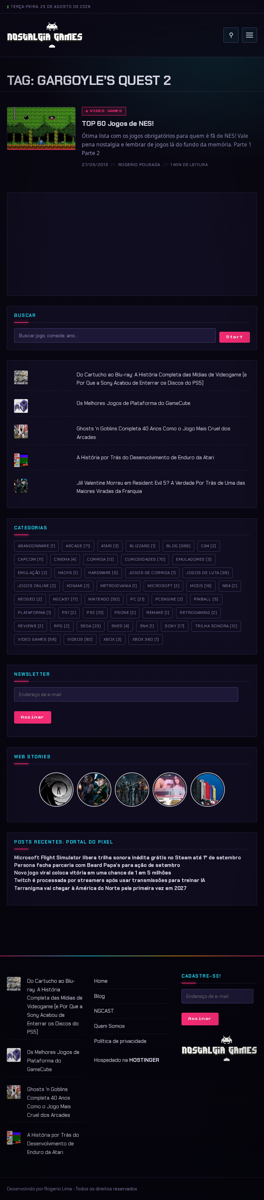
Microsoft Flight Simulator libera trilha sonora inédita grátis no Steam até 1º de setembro (127, 857)
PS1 (69, 612)
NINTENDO (104, 599)
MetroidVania (118, 585)
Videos (80, 639)
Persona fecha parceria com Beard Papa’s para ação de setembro (97, 865)
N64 (229, 585)
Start (234, 337)
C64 (208, 546)
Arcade (78, 546)
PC (137, 599)
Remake (157, 612)
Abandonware (36, 546)
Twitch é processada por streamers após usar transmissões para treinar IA (109, 880)
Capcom (30, 559)
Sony (174, 626)
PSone (125, 612)
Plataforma (34, 612)
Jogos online (37, 585)
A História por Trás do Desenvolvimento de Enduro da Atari (145, 457)
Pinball (206, 599)
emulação (32, 572)
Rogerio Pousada (139, 164)
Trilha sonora (216, 626)
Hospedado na (126, 1060)
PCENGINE (169, 599)
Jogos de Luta (207, 572)
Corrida (100, 559)
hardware (103, 572)
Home (101, 981)
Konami (78, 585)
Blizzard (143, 546)
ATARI (110, 546)
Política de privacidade (120, 1041)
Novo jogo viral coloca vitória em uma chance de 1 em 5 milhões (92, 872)
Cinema (65, 559)
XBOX (112, 639)
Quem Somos (109, 1026)
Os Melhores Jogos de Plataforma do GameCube (133, 403)
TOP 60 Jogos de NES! (118, 123)
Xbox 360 (145, 639)
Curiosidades (145, 559)
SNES (120, 626)
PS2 (95, 612)
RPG (61, 626)
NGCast (65, 599)
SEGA (90, 626)
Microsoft (163, 585)
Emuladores (194, 559)
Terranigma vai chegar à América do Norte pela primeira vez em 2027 (100, 888)
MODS (200, 585)
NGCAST (104, 1011)
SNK (147, 626)
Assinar (32, 717)
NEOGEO (30, 599)
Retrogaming (198, 612)
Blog (178, 546)
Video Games (106, 111)
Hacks (68, 572)
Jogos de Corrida (152, 572)
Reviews (30, 626)
